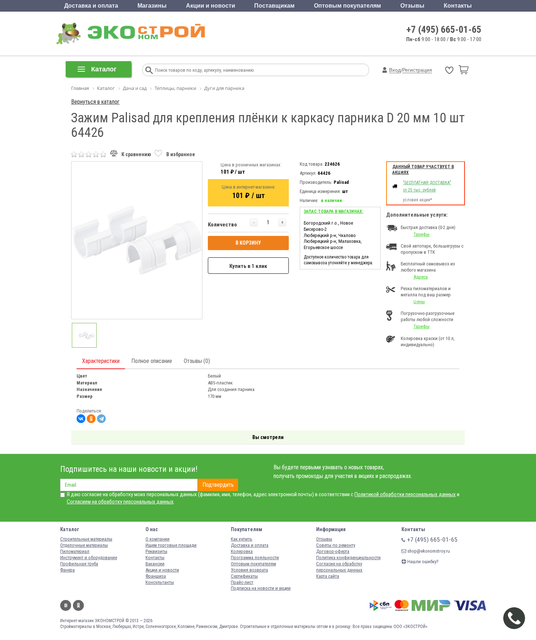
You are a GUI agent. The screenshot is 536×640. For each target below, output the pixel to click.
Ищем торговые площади (171, 545)
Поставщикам (274, 6)
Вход (395, 70)
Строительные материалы (86, 539)
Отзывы (412, 6)
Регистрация (417, 70)
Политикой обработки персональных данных (405, 494)
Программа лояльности (255, 557)
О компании (157, 539)
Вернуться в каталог (95, 101)
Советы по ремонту (335, 545)
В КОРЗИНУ (248, 243)
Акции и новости (210, 6)
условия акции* (417, 199)
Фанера (67, 570)
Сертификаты (244, 576)
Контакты (458, 6)
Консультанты (159, 582)
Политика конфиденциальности (348, 557)
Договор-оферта (332, 551)
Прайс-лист (242, 582)
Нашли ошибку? (422, 561)
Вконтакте (65, 605)
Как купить (241, 539)
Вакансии (154, 563)
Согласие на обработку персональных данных (339, 567)
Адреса (420, 277)
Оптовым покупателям (347, 6)
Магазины (152, 6)
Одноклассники (78, 605)
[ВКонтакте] (81, 418)
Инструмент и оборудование (88, 557)
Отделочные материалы (84, 545)
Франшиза (155, 576)
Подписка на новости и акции (261, 588)
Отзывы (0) (197, 360)
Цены (419, 301)
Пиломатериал (74, 551)
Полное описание (151, 360)
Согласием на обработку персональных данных (120, 501)
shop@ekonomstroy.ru (428, 551)
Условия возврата (249, 570)
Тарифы (421, 234)
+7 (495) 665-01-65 (444, 29)
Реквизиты (156, 551)
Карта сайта (327, 576)
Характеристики (101, 360)
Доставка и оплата (91, 6)
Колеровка (242, 551)
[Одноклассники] (91, 418)
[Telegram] (101, 418)
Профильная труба (79, 563)
